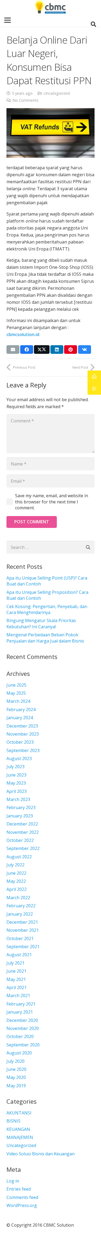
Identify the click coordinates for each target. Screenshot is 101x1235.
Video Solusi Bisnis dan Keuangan (40, 1154)
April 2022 (16, 889)
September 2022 (23, 848)
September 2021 (23, 947)
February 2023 (21, 807)
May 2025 (16, 693)
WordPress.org (21, 1205)
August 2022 (19, 857)
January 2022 (19, 914)
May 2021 (16, 979)
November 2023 (22, 734)
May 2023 (16, 783)
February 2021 (21, 1004)
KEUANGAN (18, 1129)
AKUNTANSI (19, 1113)
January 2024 (19, 718)
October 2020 (20, 1036)
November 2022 (22, 832)
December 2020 (22, 1020)
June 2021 (16, 971)
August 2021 (19, 955)
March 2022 (18, 898)
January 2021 (19, 1012)
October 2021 (20, 938)
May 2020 (16, 1077)
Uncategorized (57, 93)
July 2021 (15, 963)
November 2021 (22, 930)
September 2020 (23, 1045)
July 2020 (15, 1061)
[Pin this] (70, 349)
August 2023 (19, 758)
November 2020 (22, 1028)
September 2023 (23, 750)
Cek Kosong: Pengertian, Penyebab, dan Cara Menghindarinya (46, 609)
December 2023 (22, 726)
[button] (93, 24)
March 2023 (18, 799)
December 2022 (22, 824)
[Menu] (7, 20)
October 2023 (20, 742)
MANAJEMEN (19, 1137)
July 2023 (15, 767)
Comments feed (22, 1197)
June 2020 (16, 1069)
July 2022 (15, 865)
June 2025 (16, 685)
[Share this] (26, 349)
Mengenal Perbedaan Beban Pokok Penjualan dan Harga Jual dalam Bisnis (45, 638)
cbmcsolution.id (22, 334)
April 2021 (16, 987)
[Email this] (12, 349)
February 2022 (21, 906)
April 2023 (16, 791)
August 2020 (19, 1053)
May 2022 (16, 881)
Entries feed (18, 1189)
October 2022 (20, 840)
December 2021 (22, 922)
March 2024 (18, 701)
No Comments (25, 100)
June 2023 (16, 775)
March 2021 (18, 995)
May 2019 (16, 1086)
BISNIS (13, 1121)
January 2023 (19, 816)
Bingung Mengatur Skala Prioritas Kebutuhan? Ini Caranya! (41, 623)
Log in (12, 1181)
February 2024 (21, 709)
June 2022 (16, 873)
